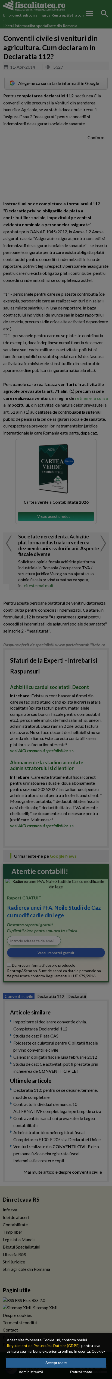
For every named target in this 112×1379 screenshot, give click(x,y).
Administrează (31, 1372)
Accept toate (56, 1363)
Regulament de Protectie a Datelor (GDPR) (43, 1345)
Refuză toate (81, 1372)
